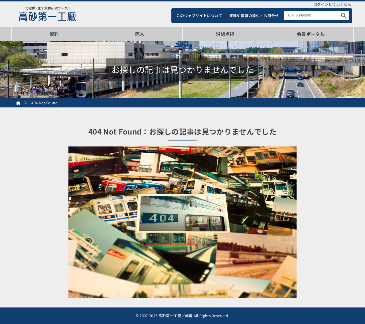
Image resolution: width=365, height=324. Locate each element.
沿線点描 (225, 33)
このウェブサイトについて (199, 15)
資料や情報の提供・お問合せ (254, 15)
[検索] (343, 15)
